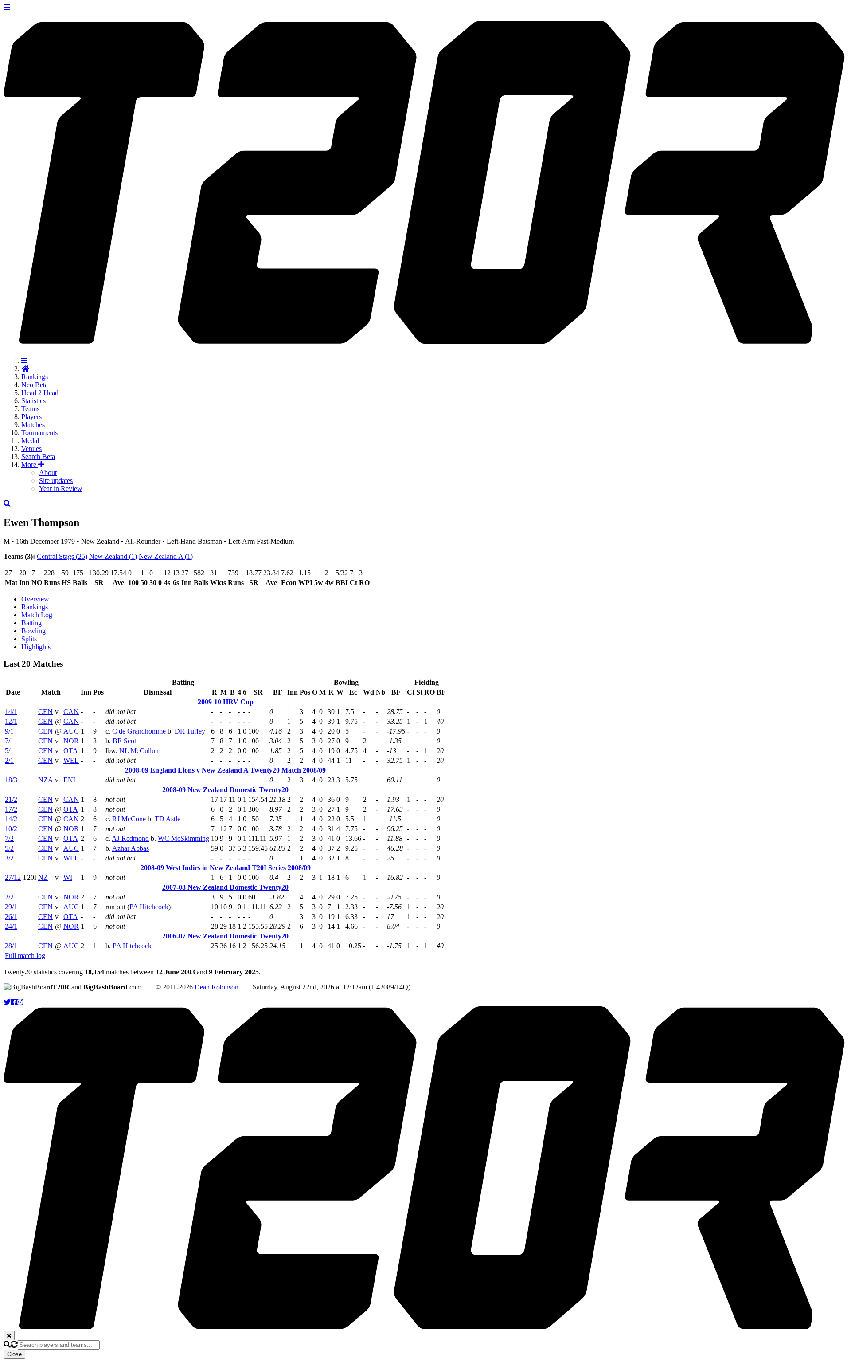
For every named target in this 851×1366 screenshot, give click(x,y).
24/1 (11, 926)
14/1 (11, 711)
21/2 (11, 799)
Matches (33, 424)
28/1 (11, 946)
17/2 (11, 809)
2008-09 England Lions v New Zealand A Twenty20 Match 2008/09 (225, 770)
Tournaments (39, 432)
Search (38, 456)
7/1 (9, 741)
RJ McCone (129, 819)
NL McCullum (139, 750)
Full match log (25, 955)
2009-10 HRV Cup (226, 702)
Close (14, 1354)
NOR (71, 741)
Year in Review (60, 488)
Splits (29, 639)
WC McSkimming (183, 838)
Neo (34, 385)
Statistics (33, 400)
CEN (45, 711)
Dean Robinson (216, 987)
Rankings (34, 377)
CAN (71, 711)
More (29, 464)
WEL (71, 760)
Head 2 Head (40, 392)
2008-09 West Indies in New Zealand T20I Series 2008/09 (226, 867)
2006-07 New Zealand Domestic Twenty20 (225, 936)
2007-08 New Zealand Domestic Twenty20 (225, 887)
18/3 (11, 780)
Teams (30, 408)
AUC (71, 731)
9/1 (9, 731)
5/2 (9, 848)
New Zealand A (166, 556)
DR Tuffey (190, 731)
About (48, 472)
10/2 (11, 828)
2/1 (9, 760)
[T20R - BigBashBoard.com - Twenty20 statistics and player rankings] (425, 339)
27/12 (13, 877)
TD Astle (167, 819)
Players (31, 416)
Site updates (56, 480)
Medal (30, 440)
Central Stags (62, 556)
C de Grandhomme (139, 731)
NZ (43, 877)
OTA (70, 750)
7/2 (9, 838)
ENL (70, 780)
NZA (45, 780)
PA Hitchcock (148, 907)
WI (67, 877)
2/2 (9, 897)
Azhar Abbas (130, 848)
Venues (31, 448)
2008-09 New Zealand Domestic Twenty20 (225, 789)
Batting (31, 623)
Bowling (33, 631)
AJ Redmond (130, 838)
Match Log (36, 615)
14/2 (11, 819)
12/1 (11, 721)
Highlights (36, 647)
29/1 (11, 907)
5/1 (9, 750)
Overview (35, 599)
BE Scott (125, 741)
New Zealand (113, 556)
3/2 (9, 858)
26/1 (11, 916)
